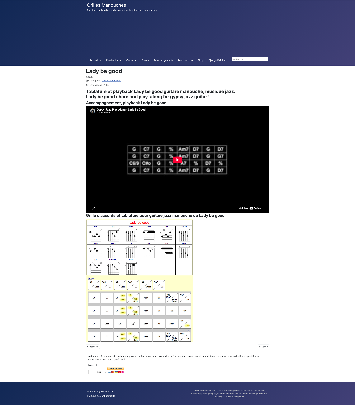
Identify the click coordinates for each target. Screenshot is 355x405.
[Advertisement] (177, 34)
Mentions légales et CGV (100, 391)
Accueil (94, 60)
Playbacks (112, 60)
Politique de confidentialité (101, 395)
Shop (201, 60)
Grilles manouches (111, 80)
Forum (145, 60)
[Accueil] (99, 60)
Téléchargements (163, 60)
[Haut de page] (350, 400)
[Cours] (135, 60)
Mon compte (185, 60)
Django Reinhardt (218, 60)
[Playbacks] (119, 60)
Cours (129, 60)
